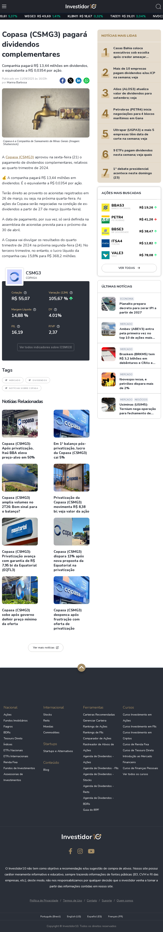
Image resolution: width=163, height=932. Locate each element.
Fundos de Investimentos (19, 768)
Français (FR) (115, 916)
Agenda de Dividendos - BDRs (98, 801)
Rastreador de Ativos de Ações (98, 747)
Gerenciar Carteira (94, 720)
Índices (8, 744)
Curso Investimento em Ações (137, 717)
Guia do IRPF (91, 810)
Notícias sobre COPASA (23, 388)
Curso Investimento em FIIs (139, 726)
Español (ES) (94, 916)
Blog (46, 770)
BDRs (7, 732)
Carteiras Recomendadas (99, 715)
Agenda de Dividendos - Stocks (98, 777)
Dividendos (40, 380)
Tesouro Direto (13, 738)
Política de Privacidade (44, 900)
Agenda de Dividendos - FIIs (100, 768)
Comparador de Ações (97, 738)
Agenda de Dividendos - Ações (98, 759)
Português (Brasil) (50, 916)
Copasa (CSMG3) (20, 157)
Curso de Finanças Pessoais (140, 768)
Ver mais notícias (43, 647)
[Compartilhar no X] (71, 81)
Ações (8, 715)
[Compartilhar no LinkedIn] (79, 81)
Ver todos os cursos (135, 774)
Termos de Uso (72, 900)
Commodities (51, 732)
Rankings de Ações (95, 726)
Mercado (14, 380)
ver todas (127, 268)
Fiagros (8, 726)
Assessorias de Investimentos (13, 777)
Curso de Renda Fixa (136, 744)
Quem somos (125, 900)
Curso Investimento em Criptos (137, 735)
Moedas (48, 726)
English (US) (74, 916)
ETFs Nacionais (13, 750)
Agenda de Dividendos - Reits (98, 789)
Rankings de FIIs (93, 732)
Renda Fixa (10, 762)
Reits (46, 720)
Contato (92, 900)
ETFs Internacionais (16, 756)
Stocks (47, 715)
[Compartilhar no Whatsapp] (86, 81)
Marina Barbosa (17, 82)
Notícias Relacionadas (22, 401)
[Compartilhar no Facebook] (63, 81)
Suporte (107, 900)
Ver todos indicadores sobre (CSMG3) (45, 347)
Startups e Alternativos (58, 751)
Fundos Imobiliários (16, 720)
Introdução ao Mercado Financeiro (137, 759)
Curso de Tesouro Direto (138, 750)
